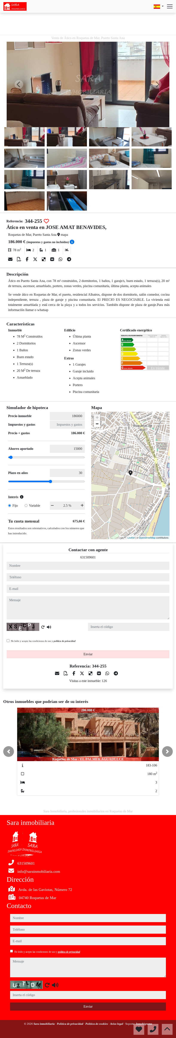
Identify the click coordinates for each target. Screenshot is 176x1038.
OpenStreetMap (147, 537)
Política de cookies (97, 1023)
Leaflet (131, 537)
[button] (8, 751)
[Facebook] (28, 259)
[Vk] (52, 259)
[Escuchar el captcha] (49, 627)
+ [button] (97, 417)
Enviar (88, 654)
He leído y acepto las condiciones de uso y (43, 641)
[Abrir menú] (170, 6)
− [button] (97, 424)
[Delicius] (44, 259)
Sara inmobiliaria (44, 1023)
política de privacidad (65, 641)
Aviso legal (117, 1023)
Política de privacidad (70, 1023)
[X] (35, 259)
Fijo (15, 505)
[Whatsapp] (61, 259)
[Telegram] (69, 259)
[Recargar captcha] (43, 627)
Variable (34, 505)
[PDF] (19, 259)
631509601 (88, 557)
